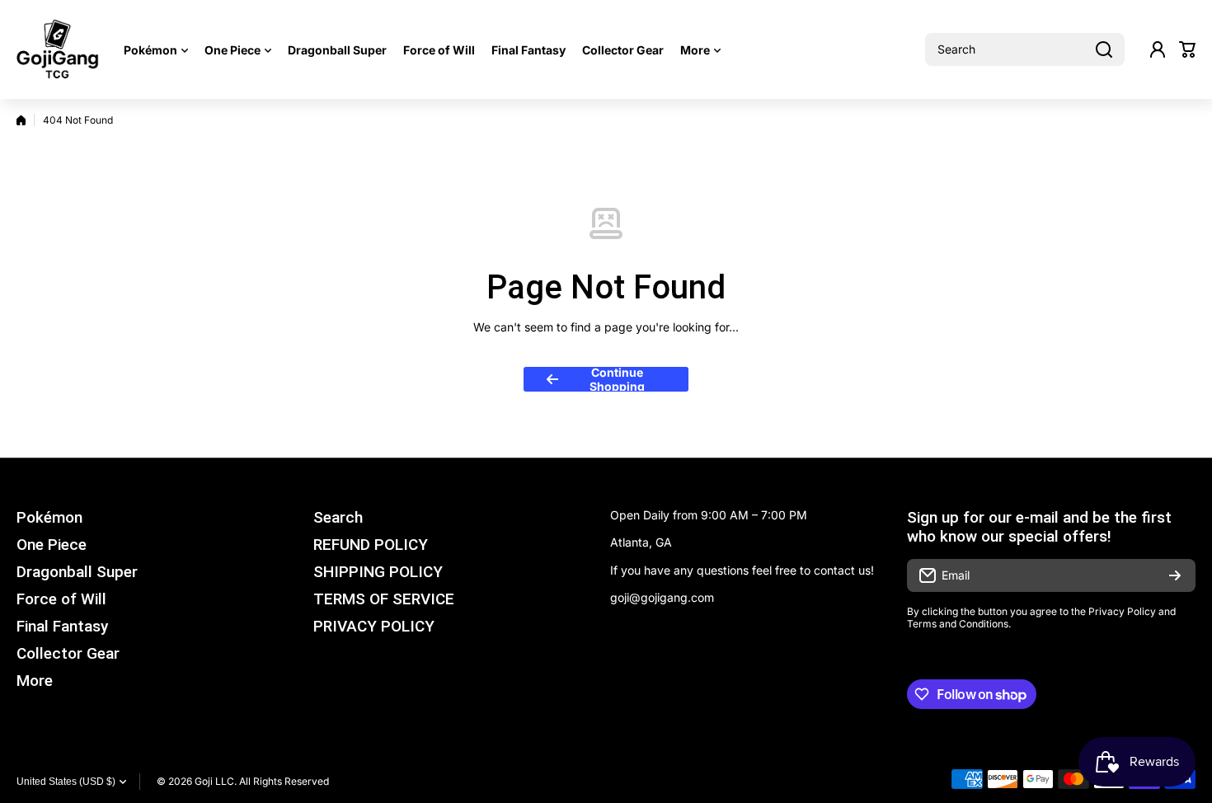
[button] (1187, 49)
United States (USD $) (65, 781)
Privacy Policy (1122, 611)
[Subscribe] (1175, 575)
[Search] (1104, 49)
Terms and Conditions (957, 624)
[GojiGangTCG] (57, 49)
